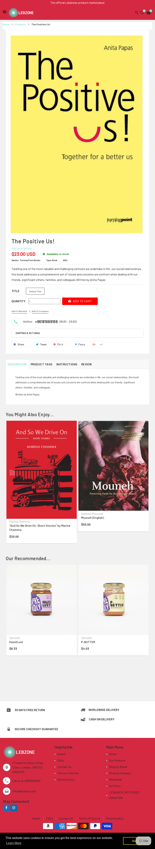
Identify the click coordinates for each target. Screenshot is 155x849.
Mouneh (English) (92, 517)
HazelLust (16, 642)
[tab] (77, 333)
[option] (42, 483)
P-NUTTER (88, 642)
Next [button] (143, 473)
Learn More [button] (13, 843)
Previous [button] (12, 473)
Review (86, 364)
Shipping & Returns (28, 333)
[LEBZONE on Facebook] (6, 808)
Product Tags (41, 364)
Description (17, 364)
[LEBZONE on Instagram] (13, 808)
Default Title (35, 291)
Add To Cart (82, 301)
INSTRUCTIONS (66, 364)
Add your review (22, 248)
